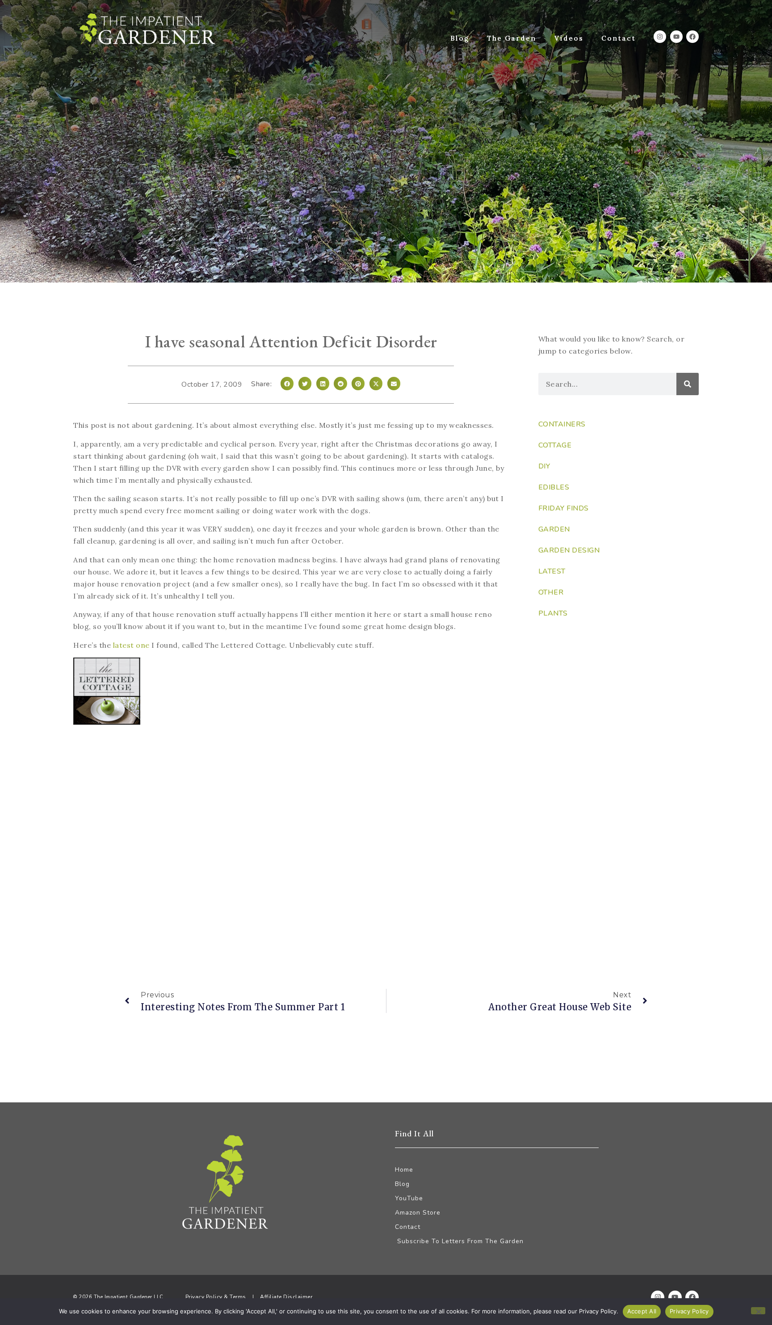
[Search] (687, 384)
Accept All (642, 1311)
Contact (618, 38)
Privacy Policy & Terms (215, 1296)
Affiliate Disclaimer (286, 1296)
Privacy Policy (689, 1311)
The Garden (511, 38)
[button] (287, 383)
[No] (758, 1310)
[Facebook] (692, 36)
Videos (568, 38)
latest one (131, 645)
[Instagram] (660, 36)
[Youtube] (676, 36)
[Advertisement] (290, 806)
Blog (459, 38)
